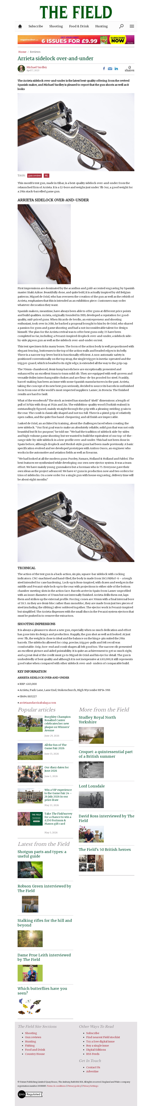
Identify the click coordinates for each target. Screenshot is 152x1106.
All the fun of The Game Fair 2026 (55, 746)
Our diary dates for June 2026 (56, 769)
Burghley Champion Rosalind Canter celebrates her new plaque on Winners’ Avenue (57, 723)
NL (46, 175)
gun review (34, 175)
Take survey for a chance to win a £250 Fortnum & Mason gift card (58, 820)
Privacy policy (74, 1086)
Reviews (35, 52)
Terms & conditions (56, 1086)
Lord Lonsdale (92, 786)
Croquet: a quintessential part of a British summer (106, 754)
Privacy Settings (90, 1086)
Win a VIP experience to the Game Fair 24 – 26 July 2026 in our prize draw (58, 795)
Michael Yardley (37, 67)
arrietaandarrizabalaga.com (37, 702)
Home (22, 52)
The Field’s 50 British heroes (105, 849)
